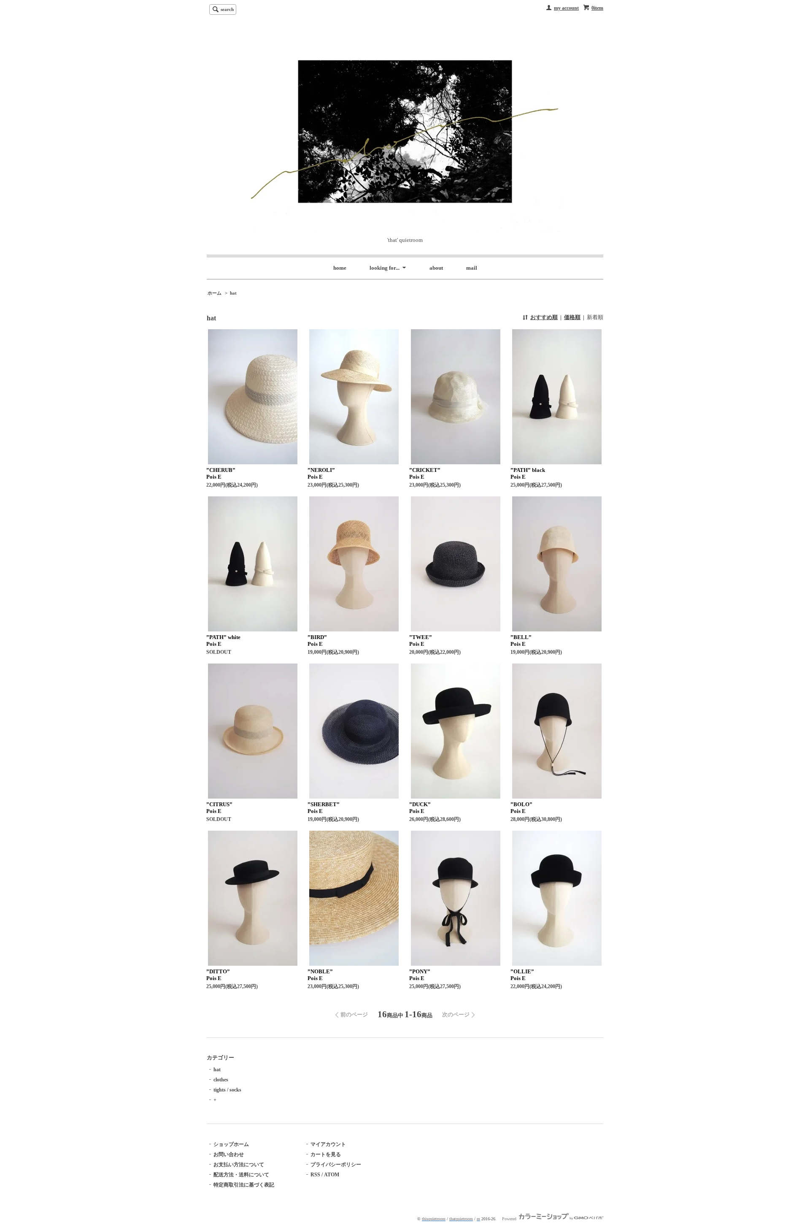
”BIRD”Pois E (317, 640)
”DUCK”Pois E (420, 807)
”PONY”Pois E (419, 974)
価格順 (572, 317)
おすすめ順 (544, 317)
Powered (510, 1218)
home (339, 268)
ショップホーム (231, 1144)
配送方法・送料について (241, 1175)
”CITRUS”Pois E (219, 807)
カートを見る (325, 1154)
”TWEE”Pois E (420, 640)
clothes (220, 1080)
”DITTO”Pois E (218, 974)
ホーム (214, 292)
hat (233, 292)
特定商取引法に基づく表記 (243, 1185)
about (436, 268)
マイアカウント (328, 1144)
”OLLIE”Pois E (522, 974)
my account (566, 8)
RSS (315, 1175)
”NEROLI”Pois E (321, 473)
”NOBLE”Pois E (320, 974)
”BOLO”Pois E (521, 807)
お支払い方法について (238, 1164)
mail (471, 268)
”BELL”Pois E (521, 640)
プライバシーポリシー (335, 1164)
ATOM (331, 1175)
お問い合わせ (228, 1154)
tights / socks (227, 1090)
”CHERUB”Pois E (220, 473)
